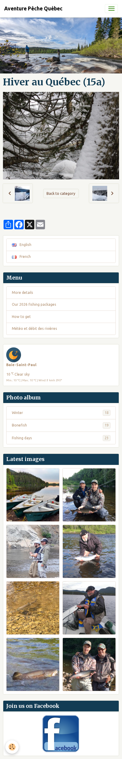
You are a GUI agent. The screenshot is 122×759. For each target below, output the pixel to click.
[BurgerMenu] (111, 8)
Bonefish (60, 425)
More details (22, 292)
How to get (21, 317)
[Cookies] (12, 747)
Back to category (60, 193)
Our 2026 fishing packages (34, 304)
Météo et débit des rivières (34, 328)
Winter (60, 413)
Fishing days (60, 438)
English (25, 245)
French (25, 256)
